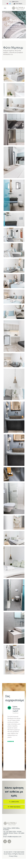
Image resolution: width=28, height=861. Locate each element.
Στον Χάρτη (19, 3)
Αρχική (13, 26)
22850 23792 (15, 802)
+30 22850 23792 (11, 831)
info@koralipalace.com (14, 836)
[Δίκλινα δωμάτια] (14, 75)
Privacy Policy (13, 856)
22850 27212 (15, 1)
